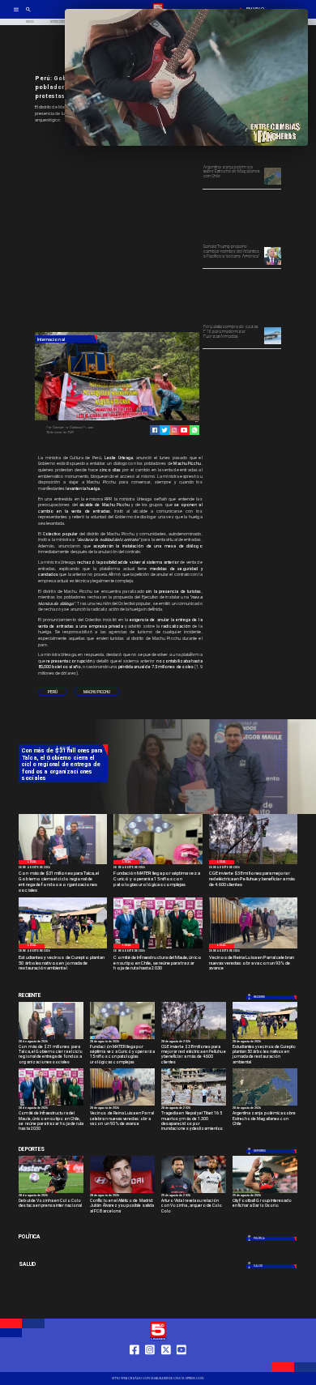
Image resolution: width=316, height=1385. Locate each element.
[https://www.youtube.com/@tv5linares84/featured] (184, 430)
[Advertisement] (156, 228)
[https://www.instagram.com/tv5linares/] (174, 430)
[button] (52, 692)
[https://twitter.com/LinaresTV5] (166, 1364)
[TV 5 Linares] (28, 14)
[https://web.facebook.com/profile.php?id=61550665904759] (134, 1364)
